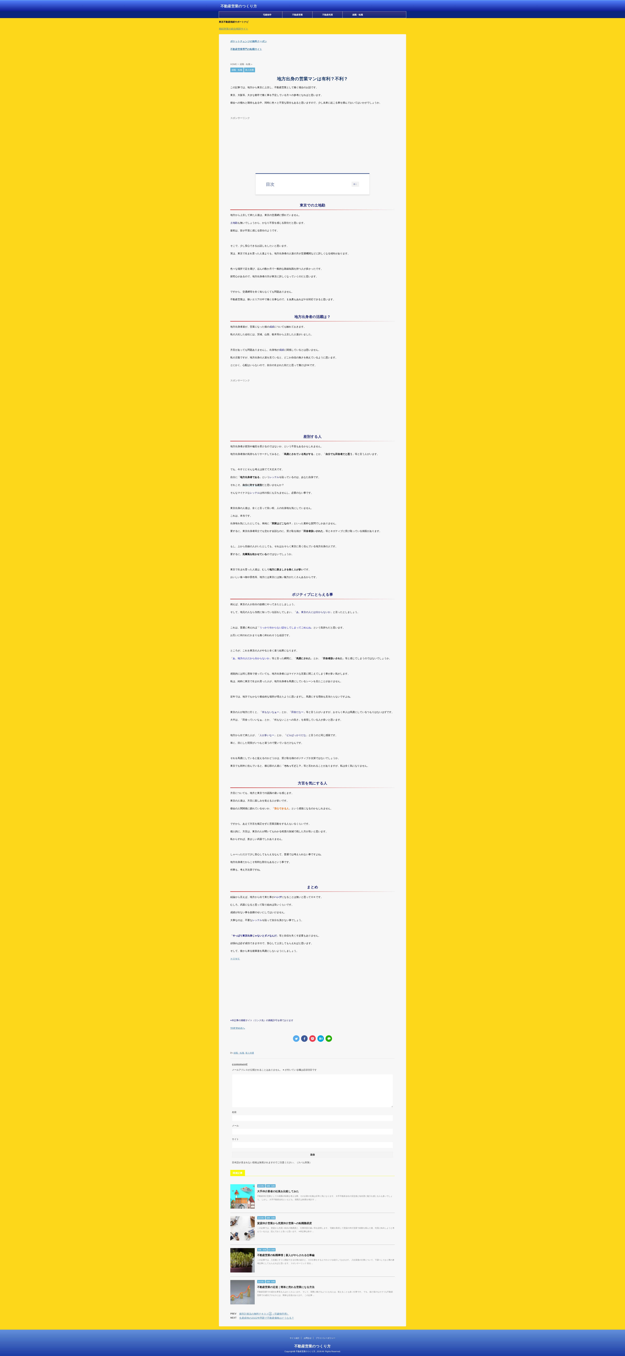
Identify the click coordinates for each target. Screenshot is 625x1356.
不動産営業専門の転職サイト (246, 49)
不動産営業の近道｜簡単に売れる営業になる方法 (285, 1287)
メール (235, 1125)
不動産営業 (297, 14)
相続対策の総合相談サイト (233, 28)
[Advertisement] (312, 144)
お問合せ (308, 1338)
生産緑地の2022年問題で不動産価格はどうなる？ (266, 1317)
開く (355, 184)
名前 (234, 1112)
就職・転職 (357, 14)
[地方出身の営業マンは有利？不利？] (320, 1038)
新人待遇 (249, 1053)
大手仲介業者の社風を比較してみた (278, 1191)
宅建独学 (267, 14)
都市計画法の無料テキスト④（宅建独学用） (264, 1313)
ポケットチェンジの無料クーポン (248, 41)
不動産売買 (327, 14)
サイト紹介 (294, 1338)
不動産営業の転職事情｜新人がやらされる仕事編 (285, 1255)
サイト (235, 1139)
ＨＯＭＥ (235, 958)
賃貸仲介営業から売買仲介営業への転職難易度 (284, 1223)
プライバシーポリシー (325, 1338)
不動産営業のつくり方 (239, 6)
